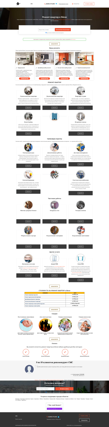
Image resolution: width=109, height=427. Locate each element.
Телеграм (73, 39)
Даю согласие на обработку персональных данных (55, 32)
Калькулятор (76, 3)
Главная (36, 380)
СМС (16, 416)
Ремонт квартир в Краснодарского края (55, 380)
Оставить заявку (89, 3)
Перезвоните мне (63, 4)
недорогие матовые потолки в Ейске (30, 268)
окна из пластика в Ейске (77, 272)
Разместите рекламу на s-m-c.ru (54, 408)
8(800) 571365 (50, 4)
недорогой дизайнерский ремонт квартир (62, 19)
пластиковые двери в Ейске (59, 266)
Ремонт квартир (42, 380)
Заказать (28, 107)
